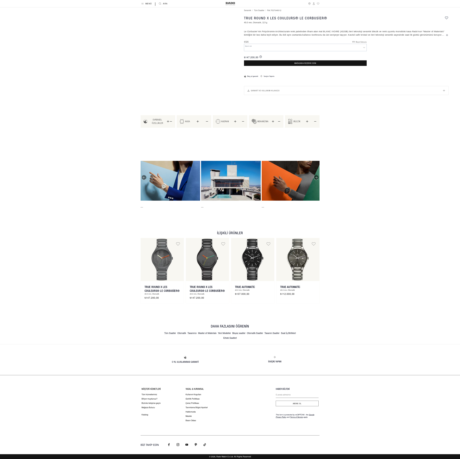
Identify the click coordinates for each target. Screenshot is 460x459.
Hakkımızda (191, 411)
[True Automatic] (252, 259)
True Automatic (245, 287)
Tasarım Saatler (271, 332)
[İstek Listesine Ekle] (446, 18)
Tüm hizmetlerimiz (149, 394)
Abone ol (297, 403)
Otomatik (181, 332)
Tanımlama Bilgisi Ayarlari (197, 407)
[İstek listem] (318, 4)
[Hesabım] (314, 4)
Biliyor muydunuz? (149, 398)
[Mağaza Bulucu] (309, 4)
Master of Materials (207, 332)
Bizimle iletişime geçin (151, 403)
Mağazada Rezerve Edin (305, 63)
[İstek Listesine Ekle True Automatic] (268, 243)
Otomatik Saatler (255, 332)
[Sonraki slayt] (316, 177)
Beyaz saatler (238, 332)
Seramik (247, 10)
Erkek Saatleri (230, 337)
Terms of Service (296, 417)
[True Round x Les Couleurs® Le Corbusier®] (162, 259)
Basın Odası (191, 420)
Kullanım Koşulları (193, 394)
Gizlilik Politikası (193, 398)
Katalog (145, 414)
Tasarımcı (192, 332)
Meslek (189, 416)
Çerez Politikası (192, 403)
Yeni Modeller (224, 332)
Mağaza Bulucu (148, 407)
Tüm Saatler (259, 10)
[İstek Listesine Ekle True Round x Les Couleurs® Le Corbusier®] (178, 243)
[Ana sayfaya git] (230, 3)
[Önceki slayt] (144, 177)
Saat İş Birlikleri (288, 332)
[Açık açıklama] (447, 35)
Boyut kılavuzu (361, 42)
